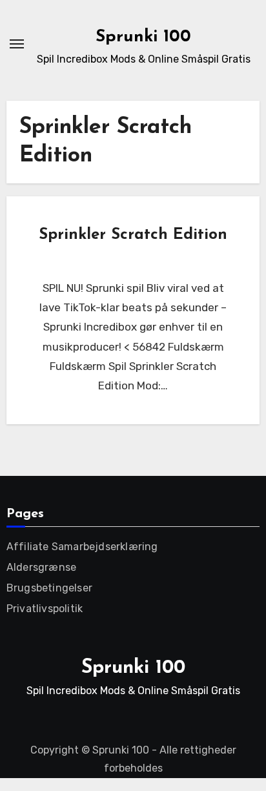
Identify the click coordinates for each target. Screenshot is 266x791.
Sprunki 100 (143, 37)
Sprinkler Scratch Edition (133, 235)
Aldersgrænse (41, 567)
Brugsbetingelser (49, 588)
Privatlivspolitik (44, 608)
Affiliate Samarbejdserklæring (82, 546)
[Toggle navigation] (16, 44)
